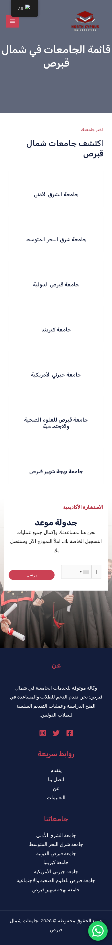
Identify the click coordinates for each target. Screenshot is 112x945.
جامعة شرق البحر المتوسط (56, 844)
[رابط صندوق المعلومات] (56, 189)
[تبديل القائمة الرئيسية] (12, 21)
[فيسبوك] (69, 733)
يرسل (31, 574)
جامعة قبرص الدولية (56, 853)
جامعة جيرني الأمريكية (56, 871)
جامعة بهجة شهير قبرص (56, 889)
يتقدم (56, 770)
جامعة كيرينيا (56, 862)
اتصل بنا (56, 779)
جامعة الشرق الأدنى (56, 835)
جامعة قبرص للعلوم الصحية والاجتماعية (56, 880)
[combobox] (84, 572)
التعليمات (56, 797)
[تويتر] (56, 733)
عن (56, 788)
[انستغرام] (42, 733)
